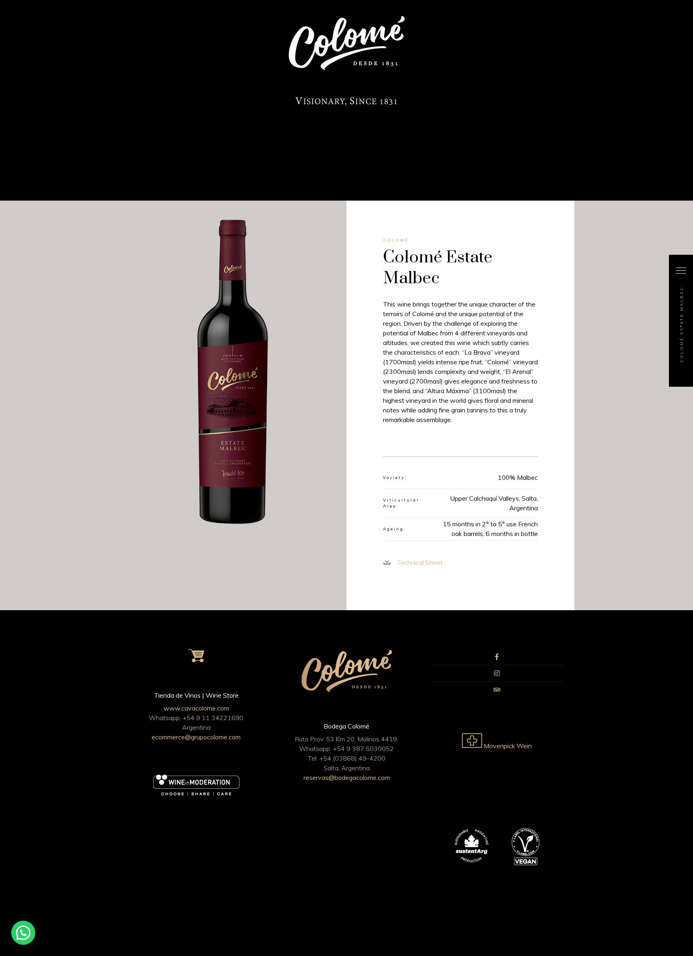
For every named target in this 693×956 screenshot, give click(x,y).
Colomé (396, 240)
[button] (23, 933)
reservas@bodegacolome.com (347, 777)
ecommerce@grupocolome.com (196, 737)
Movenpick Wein (507, 746)
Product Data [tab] (517, 445)
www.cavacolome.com (196, 708)
